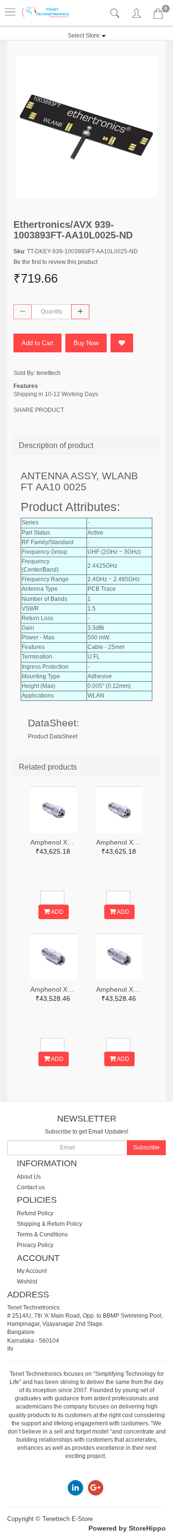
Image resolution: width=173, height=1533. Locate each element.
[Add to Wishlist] (122, 343)
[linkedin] (75, 1487)
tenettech (49, 373)
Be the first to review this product (55, 262)
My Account (32, 1271)
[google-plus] (95, 1487)
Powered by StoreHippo (127, 1528)
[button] (87, 35)
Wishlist (27, 1281)
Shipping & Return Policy (49, 1224)
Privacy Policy (35, 1245)
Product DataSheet (52, 736)
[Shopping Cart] (158, 15)
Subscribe (146, 1147)
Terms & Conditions (42, 1234)
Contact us (31, 1187)
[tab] (116, 13)
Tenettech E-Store (67, 1518)
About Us (29, 1176)
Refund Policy (35, 1213)
